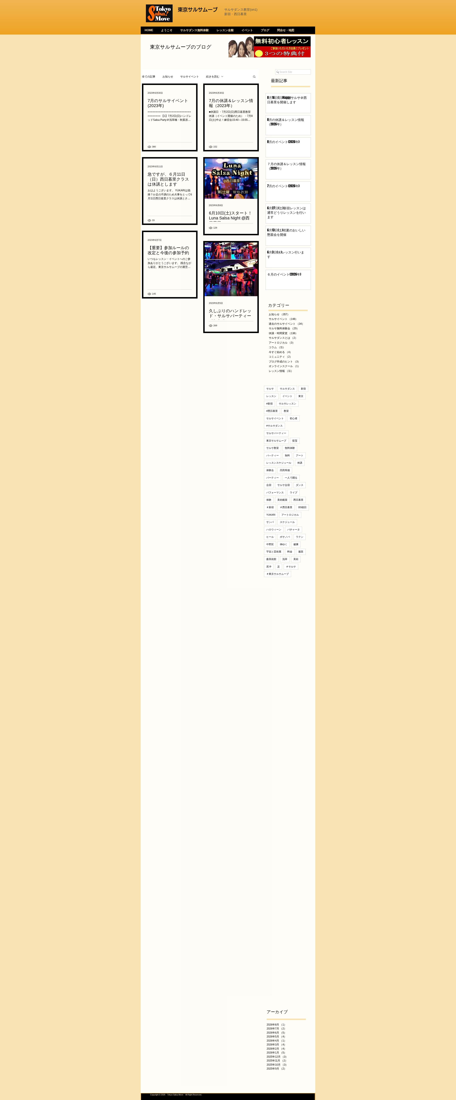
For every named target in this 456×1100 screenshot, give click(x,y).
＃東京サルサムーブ (277, 573)
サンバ (270, 522)
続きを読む (212, 76)
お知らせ (167, 76)
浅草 (284, 559)
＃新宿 (270, 507)
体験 (268, 499)
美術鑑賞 (282, 499)
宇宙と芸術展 (273, 551)
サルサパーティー (276, 433)
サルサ (270, 388)
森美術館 (271, 559)
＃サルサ (291, 566)
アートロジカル (290, 514)
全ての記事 (148, 76)
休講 (299, 462)
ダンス (299, 485)
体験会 (270, 470)
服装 (300, 551)
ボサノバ (285, 536)
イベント (287, 396)
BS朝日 (302, 507)
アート (299, 455)
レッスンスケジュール (278, 462)
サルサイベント (189, 76)
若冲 (268, 566)
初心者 (293, 418)
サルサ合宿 (283, 485)
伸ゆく (283, 544)
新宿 (303, 388)
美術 (295, 559)
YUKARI (270, 514)
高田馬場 (285, 470)
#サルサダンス (274, 425)
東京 (300, 396)
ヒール (270, 536)
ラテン (299, 536)
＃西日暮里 (286, 507)
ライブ (293, 492)
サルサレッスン (287, 403)
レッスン (271, 396)
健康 (295, 544)
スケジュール (287, 522)
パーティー (272, 477)
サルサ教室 (272, 448)
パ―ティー (272, 455)
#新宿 (269, 403)
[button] (254, 77)
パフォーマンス (275, 492)
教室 (286, 410)
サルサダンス (287, 388)
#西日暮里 (272, 410)
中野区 (270, 544)
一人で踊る (291, 477)
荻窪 (294, 440)
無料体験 (290, 448)
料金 (289, 551)
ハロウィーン (273, 529)
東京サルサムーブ (276, 440)
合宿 (268, 485)
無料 (287, 455)
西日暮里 (298, 499)
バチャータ (293, 529)
